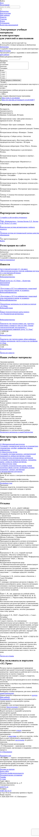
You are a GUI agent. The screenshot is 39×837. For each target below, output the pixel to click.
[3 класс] (3, 76)
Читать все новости (7, 353)
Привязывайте (5, 699)
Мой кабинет (5, 15)
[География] (14, 68)
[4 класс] (3, 78)
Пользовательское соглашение (11, 775)
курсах (18, 730)
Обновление (4, 284)
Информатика (11, 292)
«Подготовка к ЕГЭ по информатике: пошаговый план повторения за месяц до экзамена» (18, 289)
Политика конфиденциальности (12, 773)
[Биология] (14, 66)
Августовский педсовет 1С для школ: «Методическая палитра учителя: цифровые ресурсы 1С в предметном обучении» (19, 271)
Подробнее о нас (6, 483)
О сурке (3, 779)
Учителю (3, 19)
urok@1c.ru (4, 787)
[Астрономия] (14, 65)
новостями (12, 736)
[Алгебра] (14, 63)
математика (10, 277)
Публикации (4, 23)
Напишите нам (5, 756)
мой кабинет (4, 55)
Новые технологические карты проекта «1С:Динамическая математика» (14, 313)
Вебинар (3, 277)
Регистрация (4, 5)
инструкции (19, 740)
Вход (2, 3)
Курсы (2, 21)
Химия (8, 335)
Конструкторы (5, 13)
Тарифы (3, 777)
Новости (3, 17)
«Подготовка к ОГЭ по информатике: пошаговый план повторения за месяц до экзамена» (18, 297)
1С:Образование (6, 752)
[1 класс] (3, 72)
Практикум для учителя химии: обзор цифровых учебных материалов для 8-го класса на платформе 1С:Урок (19, 341)
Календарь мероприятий (9, 25)
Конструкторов (12, 707)
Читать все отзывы (7, 656)
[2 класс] (3, 74)
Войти (2, 241)
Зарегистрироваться (7, 260)
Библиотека (4, 11)
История (9, 308)
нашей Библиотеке (7, 693)
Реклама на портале (7, 769)
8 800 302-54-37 (5, 791)
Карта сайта (4, 771)
